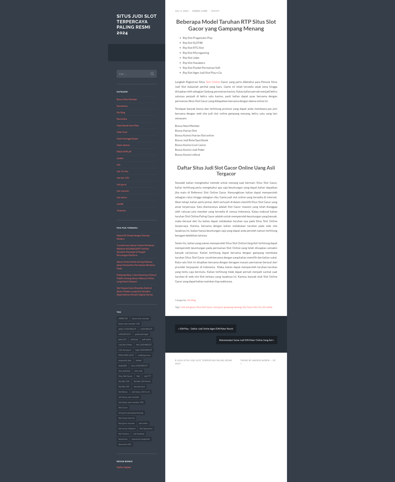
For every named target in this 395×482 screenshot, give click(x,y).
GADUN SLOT (124, 334)
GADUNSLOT (146, 329)
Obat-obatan (123, 145)
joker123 (122, 339)
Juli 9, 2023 (182, 11)
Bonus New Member (127, 99)
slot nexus (122, 197)
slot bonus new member (128, 397)
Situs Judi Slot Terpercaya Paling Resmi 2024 (137, 24)
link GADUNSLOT (144, 344)
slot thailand (138, 434)
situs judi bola (124, 371)
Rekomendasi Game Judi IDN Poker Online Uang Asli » (246, 340)
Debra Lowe (200, 11)
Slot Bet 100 (123, 381)
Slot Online (213, 82)
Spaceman (122, 439)
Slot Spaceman (145, 428)
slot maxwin (123, 190)
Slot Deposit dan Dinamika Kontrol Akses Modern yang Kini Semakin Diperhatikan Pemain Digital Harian (135, 291)
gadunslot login (141, 334)
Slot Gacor (123, 407)
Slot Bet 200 (123, 386)
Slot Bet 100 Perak (142, 381)
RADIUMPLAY (124, 151)
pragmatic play (124, 360)
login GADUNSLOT (143, 350)
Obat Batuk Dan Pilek (128, 125)
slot (119, 164)
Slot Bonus (123, 392)
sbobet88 (122, 365)
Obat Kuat (122, 132)
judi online (146, 339)
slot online (143, 423)
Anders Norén (261, 360)
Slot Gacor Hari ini (126, 418)
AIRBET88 (123, 318)
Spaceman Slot (124, 444)
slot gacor (122, 184)
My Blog (121, 112)
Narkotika (122, 118)
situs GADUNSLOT (139, 365)
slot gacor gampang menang (130, 413)
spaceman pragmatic (141, 439)
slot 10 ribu (122, 171)
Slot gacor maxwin (126, 423)
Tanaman (121, 210)
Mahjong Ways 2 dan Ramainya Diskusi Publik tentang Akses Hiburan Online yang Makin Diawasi (136, 278)
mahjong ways (144, 355)
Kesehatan (122, 106)
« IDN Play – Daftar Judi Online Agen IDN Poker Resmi (205, 328)
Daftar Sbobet (124, 467)
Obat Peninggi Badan (127, 138)
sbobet (120, 158)
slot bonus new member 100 (130, 402)
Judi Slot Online (125, 344)
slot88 (120, 204)
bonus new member (140, 318)
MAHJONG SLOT (126, 355)
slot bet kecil (139, 386)
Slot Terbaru (123, 434)
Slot (138, 376)
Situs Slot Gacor (125, 376)
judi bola (134, 339)
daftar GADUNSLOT (127, 329)
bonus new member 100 (129, 323)
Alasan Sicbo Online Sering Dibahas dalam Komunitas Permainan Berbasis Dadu (136, 265)
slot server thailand (126, 428)
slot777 (147, 376)
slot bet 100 (123, 177)
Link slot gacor (124, 350)
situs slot (138, 371)
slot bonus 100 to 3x (141, 392)
